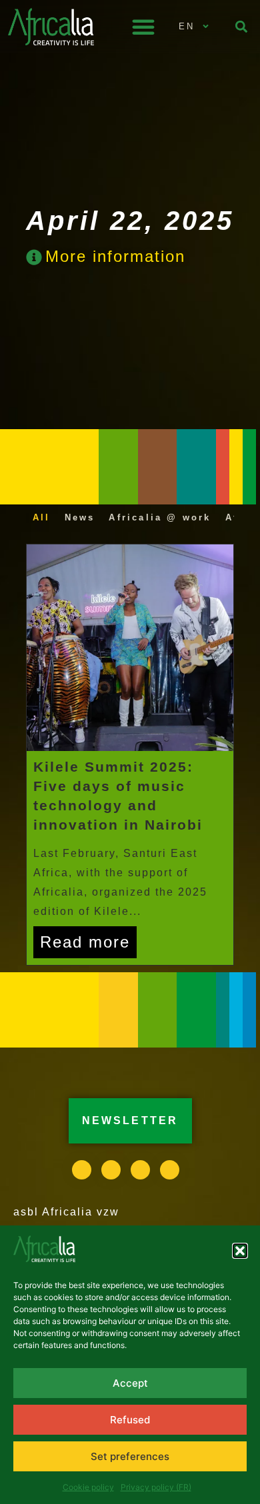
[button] (240, 1250)
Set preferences (130, 1456)
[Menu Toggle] (143, 26)
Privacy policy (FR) (156, 1487)
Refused (130, 1419)
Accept (130, 1383)
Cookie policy (88, 1487)
